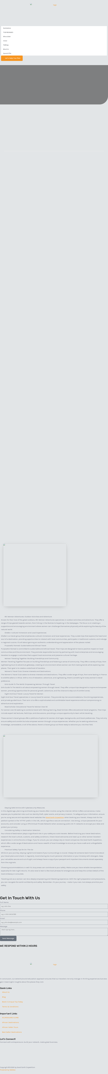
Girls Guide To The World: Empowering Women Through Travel (30, 684)
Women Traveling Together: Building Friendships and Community (31, 658)
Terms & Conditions (10, 1007)
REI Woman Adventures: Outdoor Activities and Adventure (28, 617)
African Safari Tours (10, 1027)
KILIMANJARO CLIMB (10, 1017)
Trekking (5, 45)
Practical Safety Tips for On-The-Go (19, 849)
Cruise (5, 41)
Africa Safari (7, 36)
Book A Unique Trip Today (12, 1002)
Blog (4, 997)
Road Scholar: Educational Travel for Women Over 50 (26, 707)
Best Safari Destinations (12, 1032)
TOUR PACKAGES (8, 32)
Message (3, 926)
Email (2, 918)
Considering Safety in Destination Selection (22, 830)
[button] (54, 19)
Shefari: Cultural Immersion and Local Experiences (25, 633)
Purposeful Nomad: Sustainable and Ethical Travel (25, 645)
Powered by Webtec (8, 1070)
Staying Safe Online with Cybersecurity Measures (25, 808)
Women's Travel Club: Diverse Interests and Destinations (28, 671)
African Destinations (10, 1022)
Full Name (4, 902)
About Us (6, 49)
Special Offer (7, 53)
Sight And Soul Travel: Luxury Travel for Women (24, 694)
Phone (2, 910)
